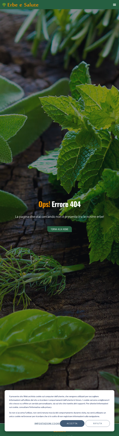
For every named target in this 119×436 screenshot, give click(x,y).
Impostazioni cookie (48, 423)
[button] (114, 4)
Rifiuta (97, 423)
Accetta (72, 423)
